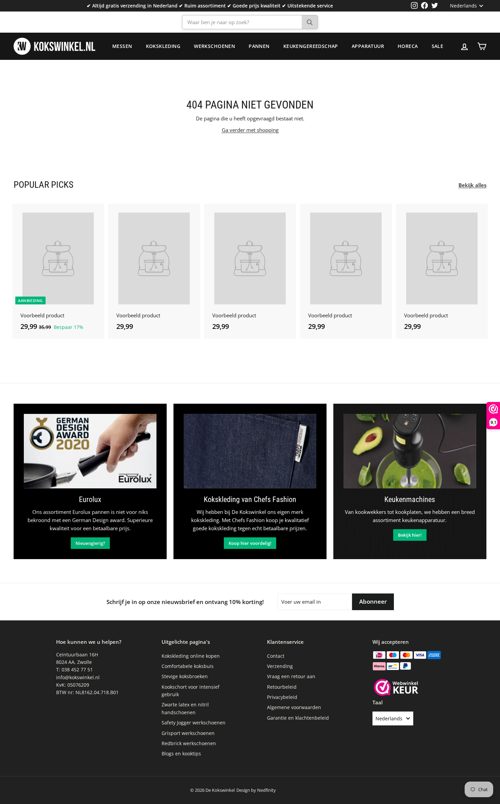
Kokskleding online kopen (191, 656)
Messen (122, 46)
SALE (438, 46)
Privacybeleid (282, 697)
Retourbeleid (282, 687)
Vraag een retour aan (291, 676)
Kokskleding (163, 46)
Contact (275, 656)
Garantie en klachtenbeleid (298, 718)
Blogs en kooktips (181, 753)
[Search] (310, 22)
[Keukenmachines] (410, 451)
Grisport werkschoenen (188, 733)
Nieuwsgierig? (90, 543)
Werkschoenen (214, 46)
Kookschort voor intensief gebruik (190, 691)
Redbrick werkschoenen (189, 743)
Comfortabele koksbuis (188, 666)
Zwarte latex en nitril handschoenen (185, 708)
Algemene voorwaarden (294, 707)
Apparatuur (368, 46)
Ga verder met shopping (250, 130)
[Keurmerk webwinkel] (396, 688)
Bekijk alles (472, 185)
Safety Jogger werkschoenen (194, 722)
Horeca (408, 46)
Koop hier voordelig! (250, 543)
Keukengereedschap (310, 46)
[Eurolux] (90, 451)
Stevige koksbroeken (185, 676)
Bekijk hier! (410, 535)
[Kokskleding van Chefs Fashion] (250, 451)
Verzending (280, 666)
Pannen (259, 46)
